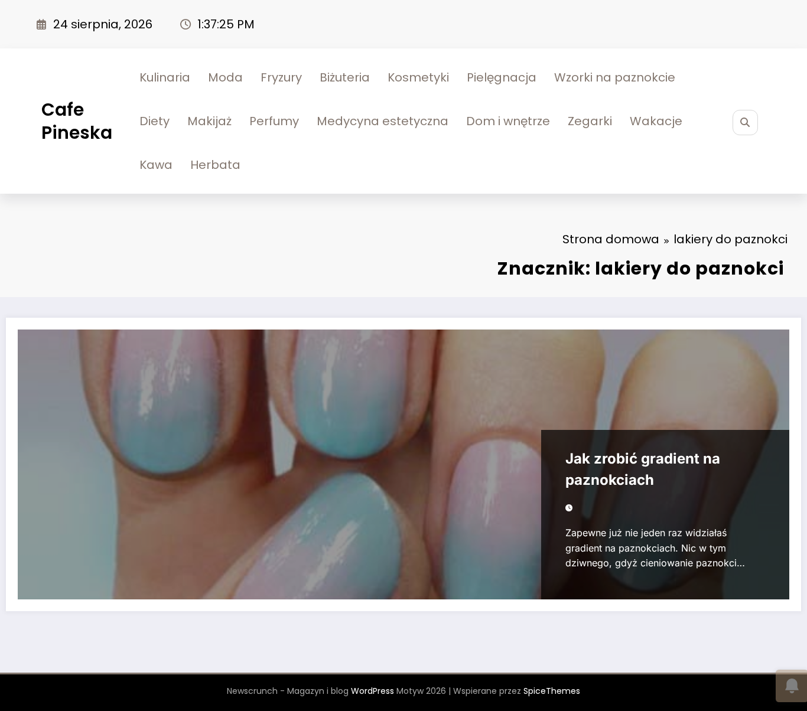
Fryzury (281, 77)
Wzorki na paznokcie (614, 77)
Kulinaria (164, 77)
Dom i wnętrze (508, 121)
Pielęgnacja (501, 77)
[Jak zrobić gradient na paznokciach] (403, 464)
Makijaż (209, 121)
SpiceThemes (551, 691)
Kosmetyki (418, 77)
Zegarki (590, 121)
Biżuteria (345, 77)
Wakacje (656, 121)
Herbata (215, 164)
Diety (154, 121)
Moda (225, 77)
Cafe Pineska (76, 121)
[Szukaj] (745, 122)
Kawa (156, 164)
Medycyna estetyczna (382, 121)
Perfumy (274, 121)
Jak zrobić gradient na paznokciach (642, 469)
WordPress (372, 691)
